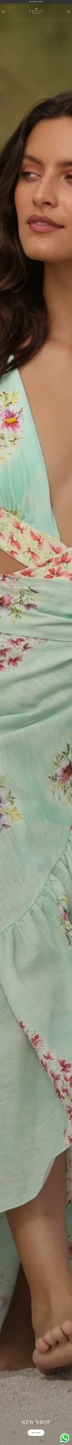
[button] (3, 11)
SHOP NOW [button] (36, 1432)
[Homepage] (36, 12)
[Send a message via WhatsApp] (65, 1438)
